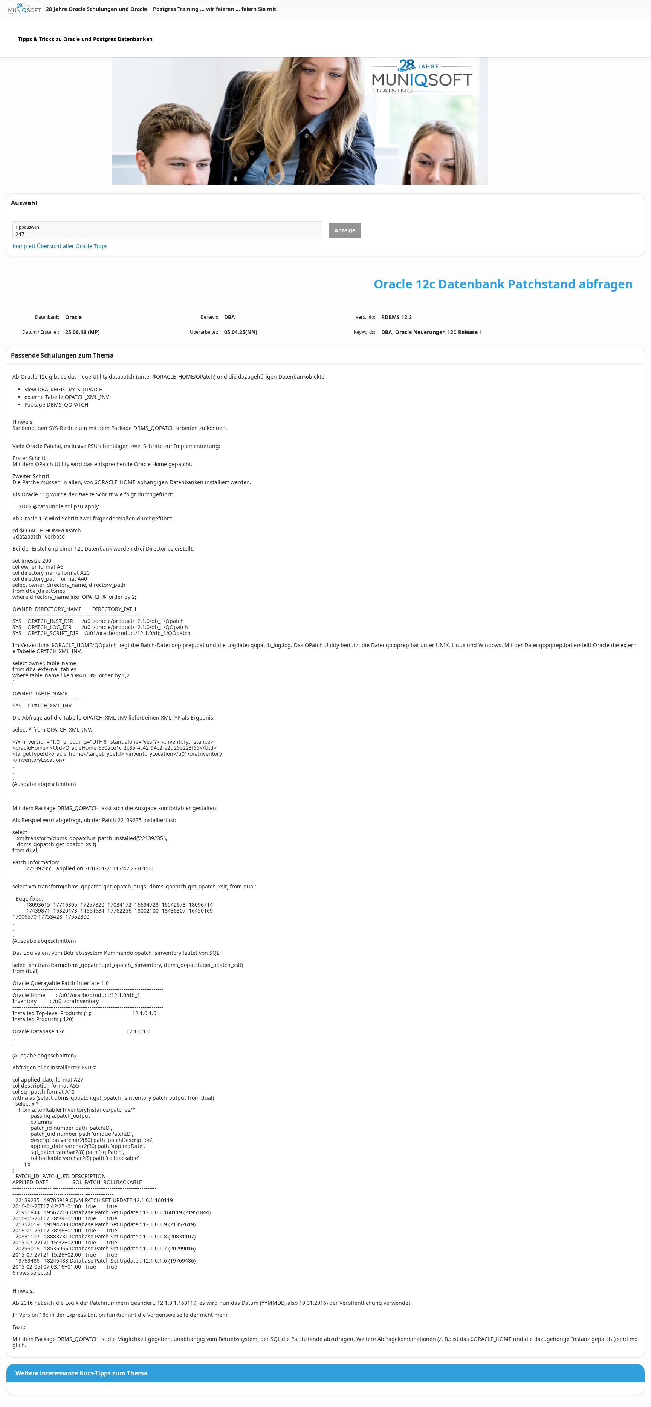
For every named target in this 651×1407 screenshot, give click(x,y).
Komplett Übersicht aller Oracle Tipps (60, 246)
